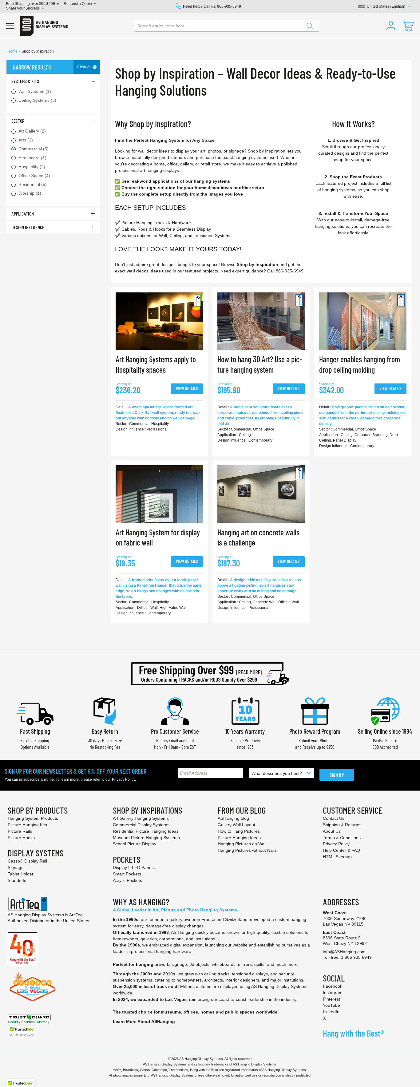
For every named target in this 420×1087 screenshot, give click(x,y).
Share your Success (23, 8)
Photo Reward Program (314, 731)
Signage (16, 867)
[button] (390, 25)
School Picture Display (134, 843)
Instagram (333, 992)
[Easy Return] (104, 710)
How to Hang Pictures (239, 831)
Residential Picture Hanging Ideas (146, 831)
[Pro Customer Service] (175, 710)
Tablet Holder (21, 873)
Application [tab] (22, 213)
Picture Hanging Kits (27, 824)
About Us (332, 831)
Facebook (332, 986)
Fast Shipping (35, 731)
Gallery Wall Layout (236, 824)
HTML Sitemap (337, 856)
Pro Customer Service (175, 731)
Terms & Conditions (342, 837)
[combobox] (227, 25)
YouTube (331, 1005)
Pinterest (331, 999)
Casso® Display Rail (27, 861)
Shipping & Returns (341, 824)
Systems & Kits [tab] (25, 81)
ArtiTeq (76, 914)
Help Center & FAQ (341, 850)
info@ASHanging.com (344, 951)
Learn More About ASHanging (144, 1021)
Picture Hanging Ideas (239, 837)
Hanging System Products (33, 818)
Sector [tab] (17, 121)
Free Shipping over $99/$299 (30, 4)
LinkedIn (331, 1011)
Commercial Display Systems (141, 824)
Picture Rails (20, 831)
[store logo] (44, 26)
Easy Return (105, 731)
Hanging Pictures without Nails (247, 850)
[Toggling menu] (10, 26)
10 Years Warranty (245, 731)
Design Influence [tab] (27, 227)
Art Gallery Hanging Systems (141, 818)
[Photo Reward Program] (314, 710)
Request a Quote (78, 4)
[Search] (310, 26)
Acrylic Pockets (127, 880)
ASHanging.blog (233, 818)
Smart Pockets (127, 873)
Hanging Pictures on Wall (242, 843)
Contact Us (333, 818)
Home (12, 51)
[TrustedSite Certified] (21, 1031)
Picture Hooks (21, 837)
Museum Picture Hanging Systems (146, 837)
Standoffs (17, 880)
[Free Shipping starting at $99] (210, 673)
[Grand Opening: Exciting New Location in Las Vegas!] (32, 986)
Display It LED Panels (134, 867)
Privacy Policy (123, 779)
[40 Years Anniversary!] (22, 948)
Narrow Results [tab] (32, 67)
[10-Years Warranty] (245, 710)
